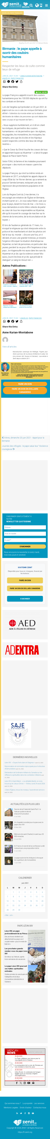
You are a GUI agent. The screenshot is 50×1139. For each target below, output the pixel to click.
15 (13, 901)
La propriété (27, 1103)
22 (13, 905)
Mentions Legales (11, 1107)
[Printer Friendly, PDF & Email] (41, 92)
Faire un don (25, 384)
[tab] (15, 1052)
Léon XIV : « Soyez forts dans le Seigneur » (20, 763)
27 (42, 905)
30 (19, 910)
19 (37, 901)
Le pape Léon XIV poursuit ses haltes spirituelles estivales (16, 968)
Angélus (5, 13)
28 (7, 910)
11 (31, 897)
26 (37, 905)
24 (25, 905)
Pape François (16, 13)
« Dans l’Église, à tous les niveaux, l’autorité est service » (25, 790)
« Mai (6, 915)
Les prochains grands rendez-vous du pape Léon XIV (16, 951)
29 (13, 910)
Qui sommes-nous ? (13, 1103)
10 (25, 897)
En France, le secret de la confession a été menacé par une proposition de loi (29, 847)
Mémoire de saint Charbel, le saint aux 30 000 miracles (29, 835)
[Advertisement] (25, 417)
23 (19, 905)
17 (25, 901)
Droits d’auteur (26, 1107)
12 (37, 897)
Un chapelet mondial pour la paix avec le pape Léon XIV (28, 823)
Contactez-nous (39, 1107)
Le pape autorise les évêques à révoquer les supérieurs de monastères (28, 859)
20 (42, 901)
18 (31, 901)
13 (42, 897)
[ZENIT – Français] (14, 4)
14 (7, 901)
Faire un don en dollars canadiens (25, 390)
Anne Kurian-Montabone (31, 76)
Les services (39, 1103)
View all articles (9, 346)
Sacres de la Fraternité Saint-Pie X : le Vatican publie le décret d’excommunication (27, 811)
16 (19, 901)
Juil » (11, 915)
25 (31, 905)
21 (7, 905)
